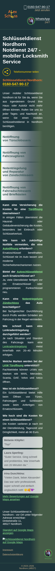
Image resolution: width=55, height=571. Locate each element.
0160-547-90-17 (38, 6)
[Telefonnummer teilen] (7, 72)
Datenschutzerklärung (13, 554)
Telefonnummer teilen (26, 71)
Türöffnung (35, 209)
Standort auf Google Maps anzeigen (18, 532)
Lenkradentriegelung (15, 346)
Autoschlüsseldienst (30, 271)
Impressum (8, 550)
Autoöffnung (10, 248)
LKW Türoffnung (13, 365)
